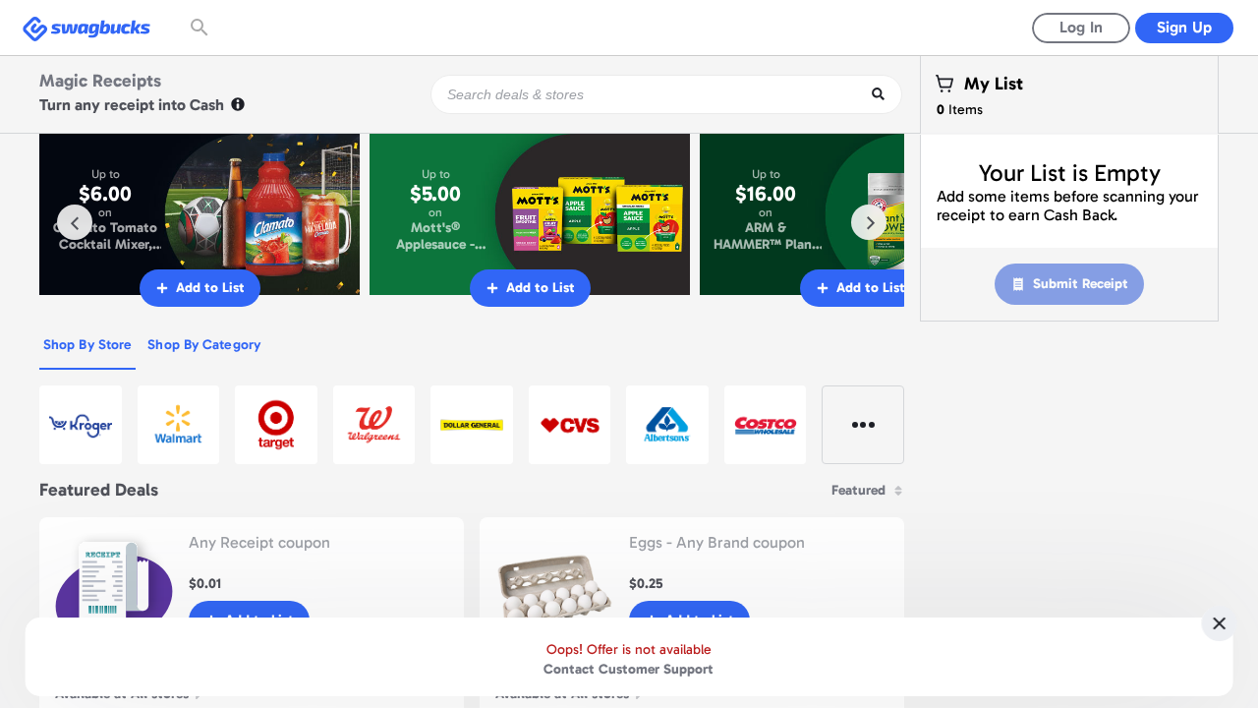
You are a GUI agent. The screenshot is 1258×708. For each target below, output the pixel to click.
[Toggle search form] (201, 27)
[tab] (87, 346)
